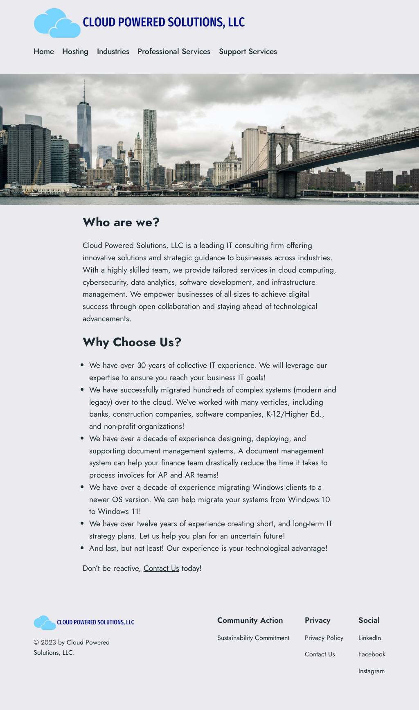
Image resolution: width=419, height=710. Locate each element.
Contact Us (161, 568)
